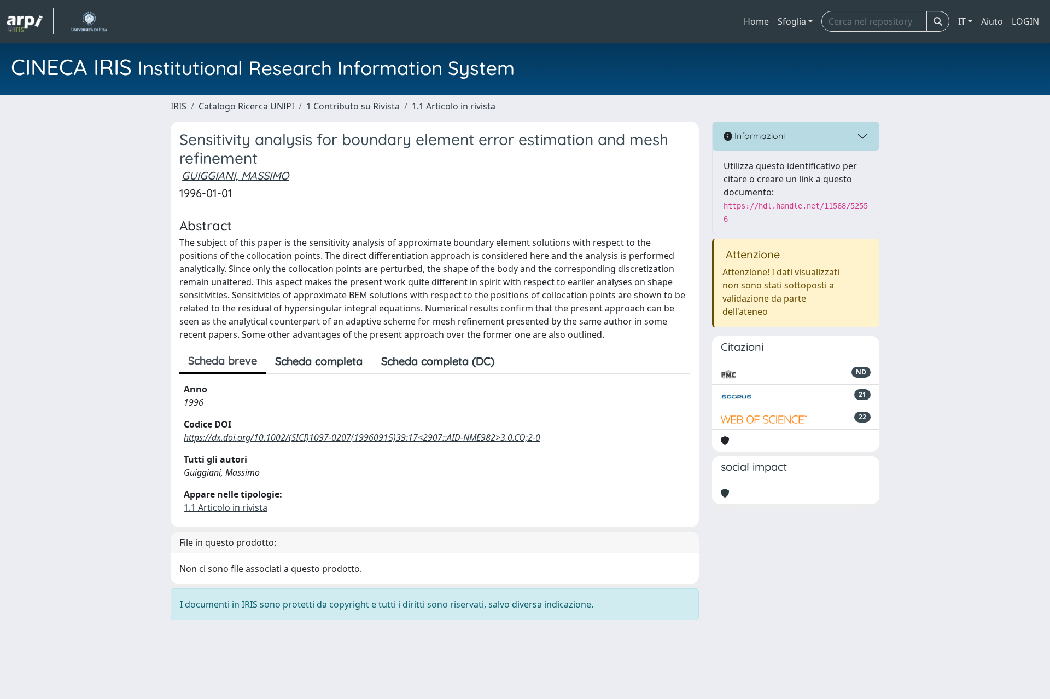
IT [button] (962, 21)
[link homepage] (30, 21)
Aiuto (992, 21)
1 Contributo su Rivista (353, 106)
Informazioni (758, 135)
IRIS (178, 106)
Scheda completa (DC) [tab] (437, 361)
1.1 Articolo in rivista (453, 106)
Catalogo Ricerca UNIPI (246, 106)
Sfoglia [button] (792, 21)
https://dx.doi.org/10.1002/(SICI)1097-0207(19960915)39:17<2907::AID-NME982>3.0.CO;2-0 (362, 437)
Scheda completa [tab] (319, 361)
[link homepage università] (88, 21)
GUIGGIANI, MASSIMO (235, 175)
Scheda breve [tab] (222, 360)
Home (756, 21)
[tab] (513, 361)
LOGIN (1025, 21)
